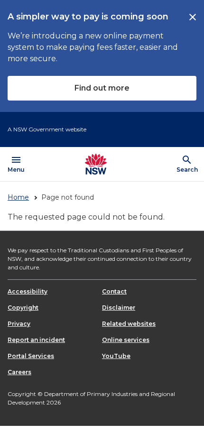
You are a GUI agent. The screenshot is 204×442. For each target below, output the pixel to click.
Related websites (129, 323)
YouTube (116, 355)
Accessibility (27, 291)
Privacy (19, 323)
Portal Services (31, 355)
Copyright (23, 307)
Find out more (102, 87)
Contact (114, 291)
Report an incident (36, 339)
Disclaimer (118, 307)
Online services (125, 339)
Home (18, 197)
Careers (19, 372)
